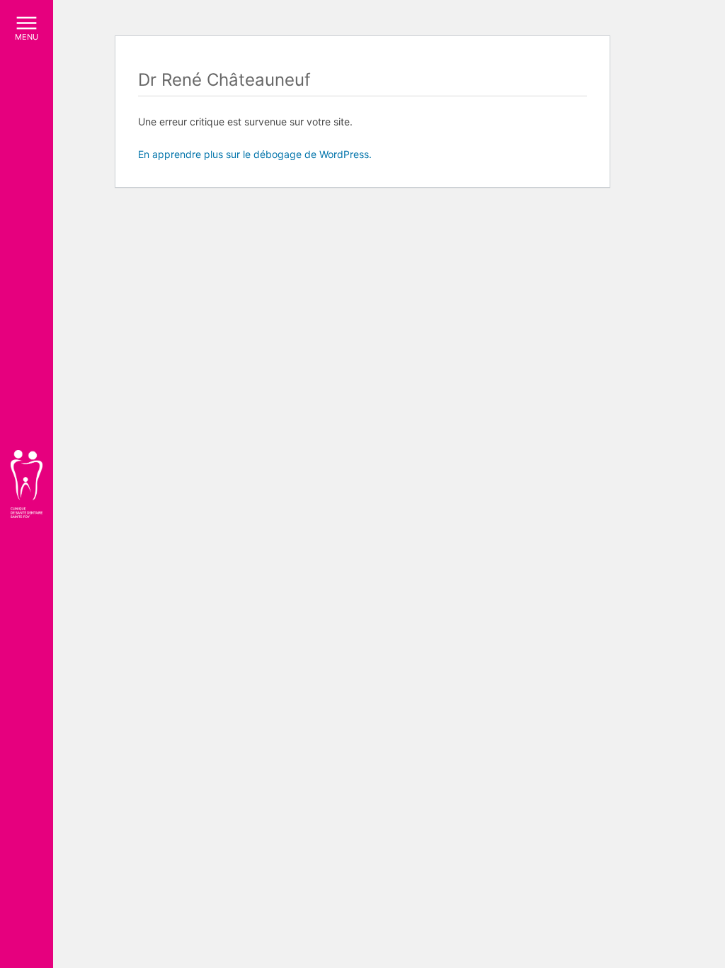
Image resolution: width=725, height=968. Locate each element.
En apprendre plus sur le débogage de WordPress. (255, 154)
